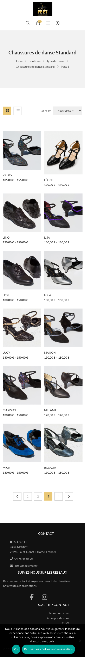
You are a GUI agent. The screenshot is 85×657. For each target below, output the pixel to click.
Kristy (7, 175)
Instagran (44, 597)
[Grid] (7, 111)
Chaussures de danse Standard (35, 66)
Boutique (34, 61)
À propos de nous (58, 618)
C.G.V (65, 623)
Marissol (10, 410)
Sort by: (46, 110)
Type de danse (55, 61)
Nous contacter (59, 613)
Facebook (32, 597)
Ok (16, 649)
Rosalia (50, 467)
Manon (50, 352)
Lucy (6, 352)
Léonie (49, 180)
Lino (6, 237)
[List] (17, 111)
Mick (6, 467)
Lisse (6, 295)
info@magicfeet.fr (26, 565)
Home (18, 61)
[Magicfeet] (42, 9)
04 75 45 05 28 (23, 558)
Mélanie (50, 410)
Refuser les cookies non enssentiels (48, 649)
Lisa (47, 237)
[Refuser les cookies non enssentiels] (80, 640)
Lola (47, 295)
